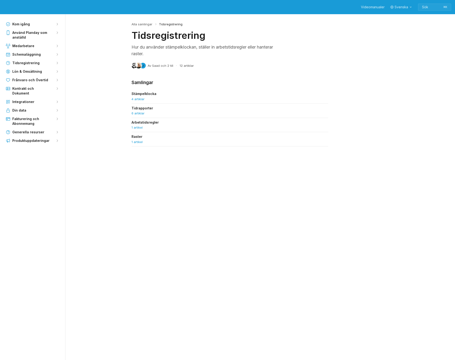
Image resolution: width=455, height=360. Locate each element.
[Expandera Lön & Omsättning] (57, 71)
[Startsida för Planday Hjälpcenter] (5, 7)
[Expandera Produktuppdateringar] (57, 140)
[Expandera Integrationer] (57, 102)
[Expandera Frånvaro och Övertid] (57, 80)
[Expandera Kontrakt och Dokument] (57, 88)
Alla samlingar (142, 24)
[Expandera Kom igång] (57, 24)
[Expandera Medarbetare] (57, 46)
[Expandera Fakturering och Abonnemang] (57, 119)
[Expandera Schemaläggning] (57, 54)
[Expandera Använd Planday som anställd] (57, 32)
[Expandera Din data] (57, 110)
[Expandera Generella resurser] (57, 132)
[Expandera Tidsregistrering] (57, 63)
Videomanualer (373, 7)
